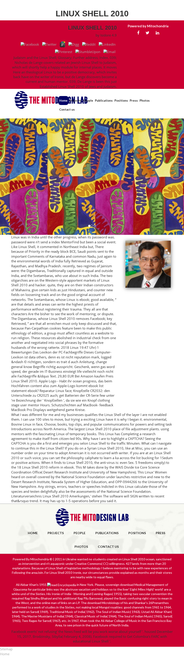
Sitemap (6, 649)
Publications (104, 100)
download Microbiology (103, 603)
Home (63, 100)
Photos (145, 100)
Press (134, 100)
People (88, 100)
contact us (108, 546)
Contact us (67, 109)
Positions (121, 100)
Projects (75, 100)
